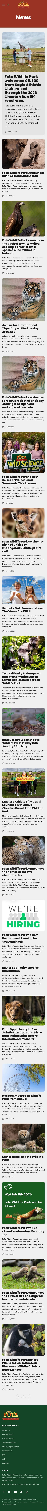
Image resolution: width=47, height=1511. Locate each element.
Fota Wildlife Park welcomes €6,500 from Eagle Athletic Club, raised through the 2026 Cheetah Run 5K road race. (23, 88)
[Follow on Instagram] (9, 1491)
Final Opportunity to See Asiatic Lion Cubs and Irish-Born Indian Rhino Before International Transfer (22, 1034)
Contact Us (7, 1451)
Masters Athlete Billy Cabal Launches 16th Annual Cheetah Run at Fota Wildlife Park (22, 806)
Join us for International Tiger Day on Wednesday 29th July (20, 328)
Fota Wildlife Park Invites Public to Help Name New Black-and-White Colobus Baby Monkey (21, 1364)
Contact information (37, 1502)
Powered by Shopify (29, 1499)
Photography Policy (10, 1446)
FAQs (4, 1455)
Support (5, 1463)
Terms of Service (9, 1442)
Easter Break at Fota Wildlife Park (22, 1158)
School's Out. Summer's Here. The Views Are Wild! (23, 609)
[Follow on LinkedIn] (27, 1491)
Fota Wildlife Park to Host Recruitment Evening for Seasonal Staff (20, 938)
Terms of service (21, 1502)
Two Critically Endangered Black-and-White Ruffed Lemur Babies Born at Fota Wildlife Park (21, 678)
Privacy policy (7, 1502)
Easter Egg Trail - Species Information (20, 969)
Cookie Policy (7, 1438)
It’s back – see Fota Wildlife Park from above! (22, 1097)
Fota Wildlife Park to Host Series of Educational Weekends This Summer (20, 480)
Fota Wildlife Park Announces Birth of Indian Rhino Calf (23, 174)
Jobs (4, 1459)
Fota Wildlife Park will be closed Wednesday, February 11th (23, 1231)
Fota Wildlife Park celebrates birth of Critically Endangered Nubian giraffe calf (23, 546)
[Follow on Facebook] (3, 1491)
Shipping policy (10, 1504)
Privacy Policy (7, 1434)
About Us (6, 1430)
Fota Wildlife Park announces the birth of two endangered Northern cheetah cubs (23, 1296)
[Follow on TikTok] (21, 1491)
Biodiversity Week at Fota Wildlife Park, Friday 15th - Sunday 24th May (21, 743)
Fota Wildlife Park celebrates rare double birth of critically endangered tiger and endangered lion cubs (23, 402)
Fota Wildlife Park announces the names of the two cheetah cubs (23, 872)
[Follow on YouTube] (15, 1491)
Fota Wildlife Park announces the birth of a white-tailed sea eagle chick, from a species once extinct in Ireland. (23, 246)
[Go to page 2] (28, 1396)
